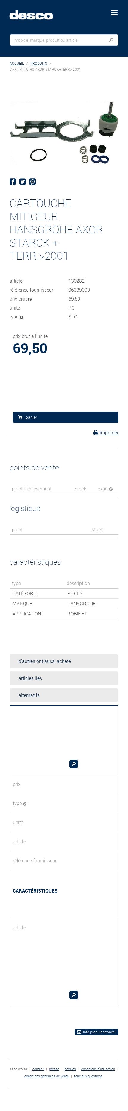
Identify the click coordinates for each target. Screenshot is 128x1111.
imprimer (109, 432)
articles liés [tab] (30, 678)
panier (31, 417)
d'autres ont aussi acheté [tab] (44, 661)
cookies (70, 1069)
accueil (17, 63)
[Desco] (35, 11)
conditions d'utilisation (98, 1069)
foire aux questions (88, 1076)
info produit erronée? (99, 1032)
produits (38, 63)
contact (38, 1069)
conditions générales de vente (46, 1076)
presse (54, 1069)
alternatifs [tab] (29, 695)
